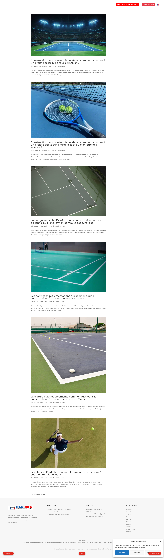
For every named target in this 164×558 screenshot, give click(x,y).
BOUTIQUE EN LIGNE (148, 4)
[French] (159, 6)
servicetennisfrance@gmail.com (97, 514)
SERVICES (84, 4)
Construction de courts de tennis (59, 509)
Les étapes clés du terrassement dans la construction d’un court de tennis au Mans (67, 473)
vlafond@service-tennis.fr (95, 516)
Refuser (137, 552)
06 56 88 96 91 (99, 509)
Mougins (129, 509)
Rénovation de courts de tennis (59, 512)
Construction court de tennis (54, 543)
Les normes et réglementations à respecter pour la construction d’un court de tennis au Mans (63, 297)
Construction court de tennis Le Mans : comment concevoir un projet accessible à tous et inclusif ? (68, 61)
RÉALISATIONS (108, 4)
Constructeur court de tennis (33, 543)
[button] (160, 542)
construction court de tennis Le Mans (52, 66)
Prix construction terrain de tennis (76, 543)
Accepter (122, 552)
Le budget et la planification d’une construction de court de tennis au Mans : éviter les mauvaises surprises (66, 221)
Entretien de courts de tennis (58, 514)
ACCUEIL (74, 4)
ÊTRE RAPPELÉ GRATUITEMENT (127, 5)
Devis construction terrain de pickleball (103, 543)
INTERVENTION (95, 4)
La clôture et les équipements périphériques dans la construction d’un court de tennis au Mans (63, 398)
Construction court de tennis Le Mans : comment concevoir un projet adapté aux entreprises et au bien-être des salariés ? (68, 145)
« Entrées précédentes (38, 494)
